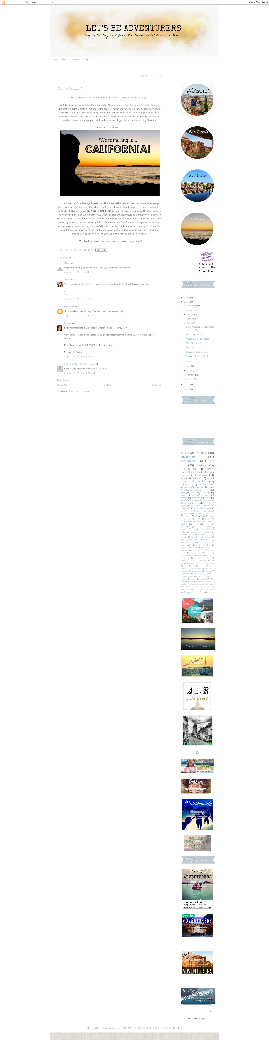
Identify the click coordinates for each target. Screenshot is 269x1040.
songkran (198, 584)
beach (196, 503)
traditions (192, 589)
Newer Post (62, 385)
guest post (195, 506)
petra (208, 542)
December (191, 306)
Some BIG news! (193, 347)
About (64, 59)
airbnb (194, 500)
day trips (187, 516)
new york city (190, 521)
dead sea (208, 553)
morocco (196, 498)
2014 (186, 297)
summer (198, 587)
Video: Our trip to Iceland (197, 339)
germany (206, 495)
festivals (201, 555)
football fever (199, 534)
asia (183, 453)
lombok (202, 566)
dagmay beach (195, 553)
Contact (75, 59)
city (194, 495)
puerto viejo (205, 521)
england (184, 534)
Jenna (66, 280)
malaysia (208, 568)
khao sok (192, 560)
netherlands (188, 461)
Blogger (202, 1018)
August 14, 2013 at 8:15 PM (79, 356)
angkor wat (193, 547)
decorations (185, 555)
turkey (189, 592)
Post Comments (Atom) (79, 391)
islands (199, 490)
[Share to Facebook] (105, 250)
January (190, 379)
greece (183, 506)
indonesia (188, 490)
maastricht (209, 519)
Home (54, 59)
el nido (207, 503)
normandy (185, 542)
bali (197, 527)
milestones (184, 571)
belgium (184, 529)
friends (201, 453)
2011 (186, 389)
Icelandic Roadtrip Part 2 (197, 356)
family (210, 468)
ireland (207, 558)
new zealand (198, 574)
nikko (209, 574)
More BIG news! (193, 343)
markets (197, 508)
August (190, 323)
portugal (207, 508)
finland (211, 485)
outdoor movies (187, 576)
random (191, 581)
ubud (196, 592)
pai (199, 576)
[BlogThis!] (99, 250)
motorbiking (196, 571)
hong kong (196, 537)
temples (183, 589)
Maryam (67, 323)
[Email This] (96, 250)
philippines (205, 492)
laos (182, 540)
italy (200, 485)
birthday (187, 513)
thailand (196, 478)
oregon (198, 542)
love (183, 478)
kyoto (186, 566)
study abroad (208, 511)
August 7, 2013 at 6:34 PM (78, 272)
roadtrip (184, 524)
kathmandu (185, 508)
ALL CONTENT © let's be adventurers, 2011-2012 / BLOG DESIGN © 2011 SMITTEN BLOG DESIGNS (134, 1028)
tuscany (184, 500)
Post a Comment (64, 380)
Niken (66, 263)
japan (208, 490)
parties (207, 576)
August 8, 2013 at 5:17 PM (78, 316)
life (194, 566)
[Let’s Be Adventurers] (197, 936)
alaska (183, 547)
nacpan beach (186, 574)
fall (196, 516)
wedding (201, 481)
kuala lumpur (209, 563)
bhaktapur (184, 550)
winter (183, 495)
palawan (193, 492)
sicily (198, 545)
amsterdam (188, 457)
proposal (203, 579)
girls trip (187, 519)
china (205, 550)
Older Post (156, 385)
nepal (183, 492)
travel (207, 498)
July (189, 362)
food (203, 516)
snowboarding (186, 584)
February (191, 375)
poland (193, 579)
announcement (206, 547)
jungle (183, 560)
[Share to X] (102, 250)
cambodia (198, 513)
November (191, 310)
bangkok (206, 527)
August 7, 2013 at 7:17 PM (78, 299)
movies (208, 571)
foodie (211, 516)
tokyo (207, 545)
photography (186, 545)
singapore (200, 581)
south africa (209, 584)
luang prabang (195, 568)
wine (203, 592)
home (209, 555)
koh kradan (203, 560)
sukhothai (187, 587)
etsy (193, 555)
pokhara (183, 579)
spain (196, 524)
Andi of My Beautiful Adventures (79, 364)
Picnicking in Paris (194, 334)
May (189, 366)
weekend (202, 465)
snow (209, 581)
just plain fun (193, 471)
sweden (208, 587)
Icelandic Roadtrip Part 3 (197, 352)
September (192, 319)
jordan (207, 537)
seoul (183, 511)
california (186, 484)
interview (197, 558)
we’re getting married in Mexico (99, 104)
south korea (194, 511)
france (187, 487)
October (190, 314)
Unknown (68, 306)
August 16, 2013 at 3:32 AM (79, 373)
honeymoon (185, 558)
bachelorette (186, 527)
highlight (199, 487)
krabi (199, 563)
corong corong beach (200, 532)
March (190, 370)
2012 (186, 384)
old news (154, 104)
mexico (184, 498)
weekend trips (189, 468)
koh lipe (198, 519)
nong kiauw (206, 540)
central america (198, 529)
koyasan (190, 563)
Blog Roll (88, 59)
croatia (211, 487)
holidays (202, 475)
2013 (186, 302)
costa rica (210, 513)
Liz (125, 120)
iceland (207, 506)
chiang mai (195, 550)
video (207, 524)
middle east (192, 540)
